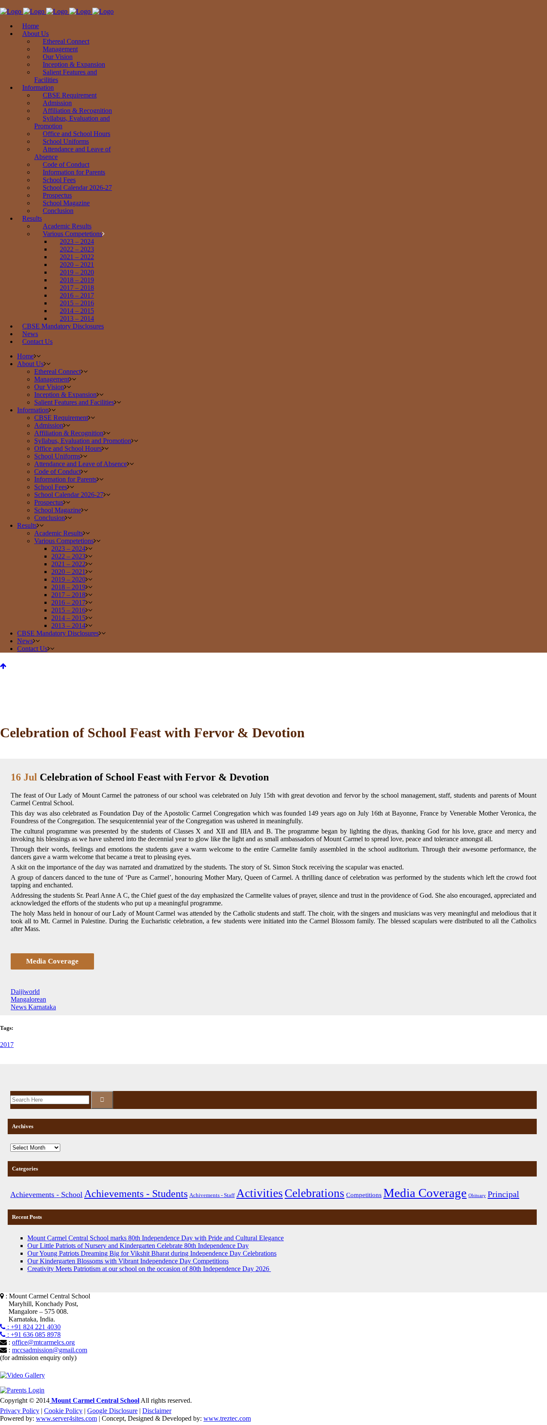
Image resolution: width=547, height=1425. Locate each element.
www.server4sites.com (66, 1418)
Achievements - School (46, 1194)
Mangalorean (28, 999)
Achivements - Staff (212, 1195)
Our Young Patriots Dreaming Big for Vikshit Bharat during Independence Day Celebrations (151, 1253)
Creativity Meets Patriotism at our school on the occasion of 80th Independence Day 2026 (149, 1268)
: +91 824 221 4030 (33, 1326)
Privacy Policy (19, 1410)
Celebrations (314, 1193)
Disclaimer (156, 1410)
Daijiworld (25, 991)
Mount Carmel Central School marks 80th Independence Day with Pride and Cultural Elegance (155, 1238)
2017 (7, 1044)
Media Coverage (425, 1193)
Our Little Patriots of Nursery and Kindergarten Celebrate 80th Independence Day (138, 1245)
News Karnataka (33, 1007)
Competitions (364, 1194)
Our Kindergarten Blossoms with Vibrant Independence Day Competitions (128, 1261)
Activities (259, 1193)
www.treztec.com (227, 1418)
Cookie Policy (63, 1410)
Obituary (477, 1195)
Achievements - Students (136, 1193)
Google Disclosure (112, 1410)
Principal (503, 1194)
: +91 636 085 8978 (33, 1334)
